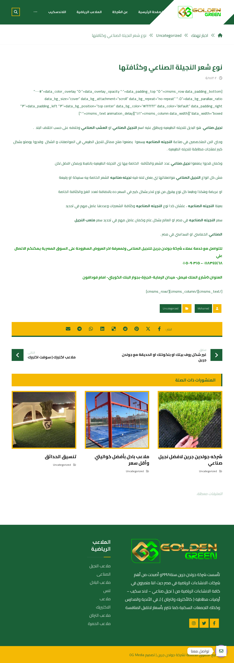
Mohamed (203, 308)
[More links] (35, 12)
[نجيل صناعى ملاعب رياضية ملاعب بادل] (199, 12)
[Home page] (220, 35)
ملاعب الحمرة (99, 623)
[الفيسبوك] (214, 623)
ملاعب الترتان (100, 615)
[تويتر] (204, 623)
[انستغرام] (193, 623)
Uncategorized (170, 308)
